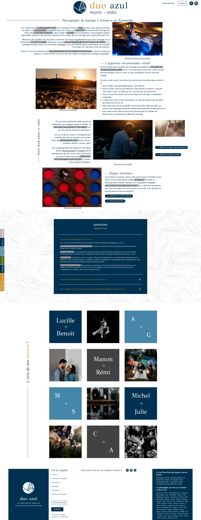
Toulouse (166, 497)
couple (81, 150)
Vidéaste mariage (176, 478)
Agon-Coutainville (173, 516)
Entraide (55, 490)
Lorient (170, 503)
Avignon (175, 507)
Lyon (167, 495)
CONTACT (57, 509)
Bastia (170, 511)
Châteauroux (180, 501)
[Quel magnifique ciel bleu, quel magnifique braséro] (124, 484)
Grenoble (182, 511)
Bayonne (164, 511)
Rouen (180, 495)
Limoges (158, 501)
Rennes (167, 499)
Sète (186, 501)
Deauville (185, 514)
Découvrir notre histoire (120, 196)
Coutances (159, 493)
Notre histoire (168, 3)
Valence (166, 514)
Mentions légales (60, 514)
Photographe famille (162, 482)
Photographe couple (176, 480)
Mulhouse (170, 518)
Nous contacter (117, 201)
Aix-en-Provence (161, 509)
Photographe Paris (175, 493)
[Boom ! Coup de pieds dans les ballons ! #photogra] (93, 502)
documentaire (69, 150)
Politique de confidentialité (59, 517)
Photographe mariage (163, 478)
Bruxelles (176, 509)
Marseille (165, 507)
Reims (159, 518)
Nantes (172, 499)
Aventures (56, 482)
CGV (52, 514)
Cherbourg (174, 497)
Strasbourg (159, 497)
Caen (184, 495)
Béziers (170, 509)
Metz (176, 518)
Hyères (158, 511)
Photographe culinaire (176, 482)
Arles (185, 507)
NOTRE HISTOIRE (59, 503)
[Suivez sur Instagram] (196, 5)
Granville (180, 497)
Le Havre (173, 514)
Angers (166, 493)
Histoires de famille (59, 478)
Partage (55, 486)
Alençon (175, 503)
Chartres (159, 516)
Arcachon (163, 505)
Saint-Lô (169, 501)
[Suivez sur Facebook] (191, 5)
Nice (170, 507)
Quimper (164, 503)
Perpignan (160, 514)
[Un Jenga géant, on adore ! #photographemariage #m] (124, 502)
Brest (158, 503)
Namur (182, 509)
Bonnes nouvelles (59, 494)
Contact (182, 3)
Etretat (179, 514)
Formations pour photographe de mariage (169, 484)
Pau (187, 511)
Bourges (184, 499)
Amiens (164, 518)
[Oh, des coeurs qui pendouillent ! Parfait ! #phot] (93, 484)
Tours (165, 516)
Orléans (178, 499)
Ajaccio (175, 511)
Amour (55, 474)
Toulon (181, 507)
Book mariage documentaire (173, 147)
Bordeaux (184, 493)
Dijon (181, 516)
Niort (164, 501)
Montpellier (173, 495)
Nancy (186, 516)
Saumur (181, 503)
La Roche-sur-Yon (173, 505)
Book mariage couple (170, 154)
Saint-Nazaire (160, 495)
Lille (174, 501)
